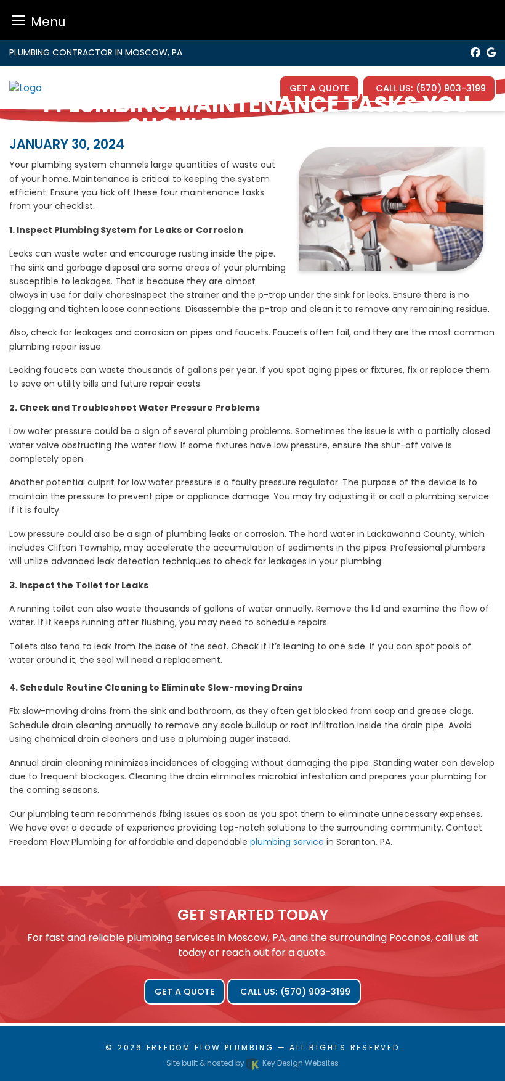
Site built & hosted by (252, 1063)
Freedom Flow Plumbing (210, 1047)
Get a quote (185, 991)
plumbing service (287, 842)
